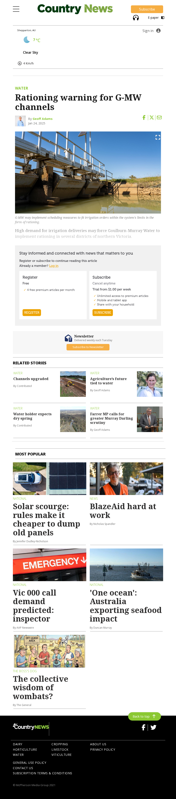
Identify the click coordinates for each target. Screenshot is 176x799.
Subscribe (147, 9)
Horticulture (25, 749)
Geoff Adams (43, 119)
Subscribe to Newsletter (88, 347)
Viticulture (62, 755)
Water (18, 755)
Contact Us (23, 768)
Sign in (148, 30)
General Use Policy (29, 763)
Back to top (141, 716)
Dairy (17, 744)
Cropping (60, 744)
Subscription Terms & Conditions (42, 773)
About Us (98, 744)
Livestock (60, 749)
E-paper (153, 17)
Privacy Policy (102, 749)
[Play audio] (135, 17)
